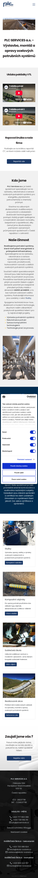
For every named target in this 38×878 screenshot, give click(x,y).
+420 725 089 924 (20, 846)
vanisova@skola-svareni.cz (20, 852)
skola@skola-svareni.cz (20, 849)
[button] (5, 24)
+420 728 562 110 (20, 819)
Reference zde (12, 715)
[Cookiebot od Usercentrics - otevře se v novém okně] (27, 397)
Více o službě (11, 613)
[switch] (33, 438)
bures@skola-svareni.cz (20, 866)
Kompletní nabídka (14, 562)
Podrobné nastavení (24, 459)
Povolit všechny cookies (19, 466)
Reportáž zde (19, 161)
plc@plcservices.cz (20, 822)
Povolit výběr (19, 473)
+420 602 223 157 (20, 863)
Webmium (23, 876)
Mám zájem (10, 664)
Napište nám (19, 758)
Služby (28, 298)
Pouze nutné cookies (19, 479)
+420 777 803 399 (20, 817)
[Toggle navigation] (33, 4)
